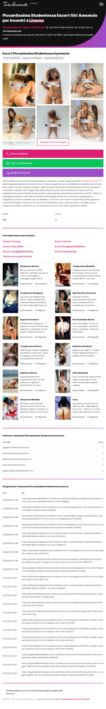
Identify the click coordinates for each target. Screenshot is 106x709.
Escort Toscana (11, 241)
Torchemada (15, 4)
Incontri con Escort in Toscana (75, 699)
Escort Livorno (63, 241)
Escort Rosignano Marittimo (70, 246)
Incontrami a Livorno (90, 181)
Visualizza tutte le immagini (53, 142)
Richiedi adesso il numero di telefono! (24, 27)
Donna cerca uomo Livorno (17, 256)
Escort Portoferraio (66, 251)
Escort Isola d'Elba (13, 246)
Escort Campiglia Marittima (18, 251)
